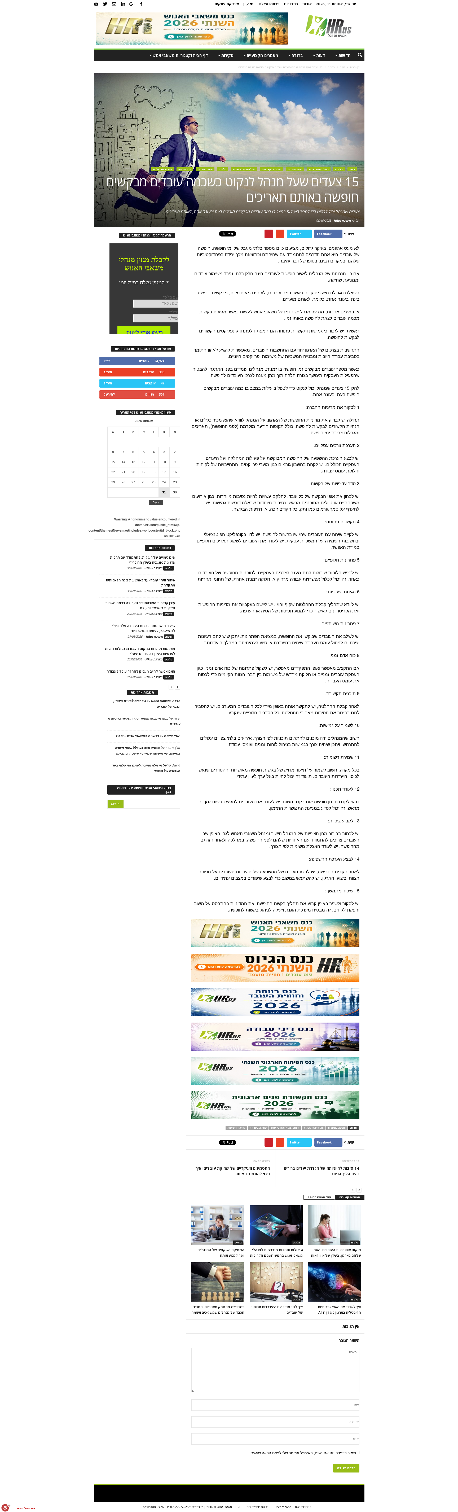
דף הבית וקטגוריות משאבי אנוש (180, 55)
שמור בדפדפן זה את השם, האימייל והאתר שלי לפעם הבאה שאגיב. (303, 1453)
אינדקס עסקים (227, 3)
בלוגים (339, 169)
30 (175, 492)
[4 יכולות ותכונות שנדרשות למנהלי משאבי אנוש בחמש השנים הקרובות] (276, 1225)
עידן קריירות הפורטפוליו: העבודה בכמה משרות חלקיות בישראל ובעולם (140, 605)
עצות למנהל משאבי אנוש (285, 1127)
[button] (356, 55)
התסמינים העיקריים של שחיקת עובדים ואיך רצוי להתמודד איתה (233, 1170)
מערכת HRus (342, 220)
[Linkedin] (123, 4)
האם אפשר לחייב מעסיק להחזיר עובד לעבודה (141, 671)
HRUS (239, 1507)
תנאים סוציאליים (162, 169)
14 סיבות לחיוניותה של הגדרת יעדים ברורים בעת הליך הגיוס (321, 1170)
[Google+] (132, 4)
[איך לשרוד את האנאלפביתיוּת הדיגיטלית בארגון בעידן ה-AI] (334, 1282)
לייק (106, 361)
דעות (320, 55)
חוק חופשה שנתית (314, 1127)
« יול (156, 502)
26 (144, 482)
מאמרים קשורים (349, 1197)
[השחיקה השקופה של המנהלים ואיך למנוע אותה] (217, 1225)
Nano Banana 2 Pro (165, 701)
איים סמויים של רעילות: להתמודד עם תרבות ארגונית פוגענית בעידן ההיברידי (142, 560)
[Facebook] (141, 4)
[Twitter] (105, 4)
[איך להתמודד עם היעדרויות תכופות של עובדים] (276, 1282)
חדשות (344, 55)
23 (175, 482)
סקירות (227, 55)
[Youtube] (96, 4)
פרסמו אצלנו (269, 3)
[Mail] (114, 4)
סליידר (222, 169)
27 (133, 482)
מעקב (107, 372)
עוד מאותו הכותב (319, 1197)
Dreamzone (283, 1507)
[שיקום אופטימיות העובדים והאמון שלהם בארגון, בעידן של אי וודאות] (334, 1225)
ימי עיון (248, 3)
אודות (307, 3)
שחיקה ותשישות (236, 1127)
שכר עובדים (184, 169)
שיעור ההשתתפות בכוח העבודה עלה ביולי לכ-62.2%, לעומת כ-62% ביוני (143, 628)
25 (154, 482)
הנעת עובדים (295, 169)
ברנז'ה (297, 55)
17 (164, 472)
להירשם (109, 394)
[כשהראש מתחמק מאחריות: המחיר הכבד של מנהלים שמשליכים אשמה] (217, 1282)
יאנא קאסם (172, 736)
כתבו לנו (291, 3)
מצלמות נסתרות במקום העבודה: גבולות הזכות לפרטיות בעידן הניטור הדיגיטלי (140, 651)
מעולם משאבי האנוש (244, 169)
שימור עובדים (205, 169)
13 (133, 462)
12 (144, 462)
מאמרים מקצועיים (262, 55)
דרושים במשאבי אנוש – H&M (137, 736)
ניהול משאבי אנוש (319, 169)
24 (164, 482)
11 (154, 462)
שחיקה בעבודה (258, 1127)
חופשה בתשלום (337, 1127)
